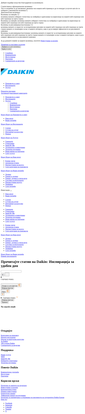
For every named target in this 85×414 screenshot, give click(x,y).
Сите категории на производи (16, 231)
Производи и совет (12, 83)
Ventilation (9, 248)
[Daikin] (17, 80)
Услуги (8, 87)
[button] (11, 285)
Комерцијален (10, 55)
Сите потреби (10, 250)
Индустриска (10, 57)
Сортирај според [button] (7, 279)
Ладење (8, 239)
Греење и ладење (11, 241)
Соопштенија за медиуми (14, 61)
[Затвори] (11, 190)
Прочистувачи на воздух (14, 229)
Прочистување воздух (13, 246)
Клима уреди (10, 225)
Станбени (9, 53)
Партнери (9, 59)
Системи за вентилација (14, 245)
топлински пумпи (12, 227)
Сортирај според (9, 298)
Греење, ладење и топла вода (16, 243)
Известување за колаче (49, 41)
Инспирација (10, 85)
